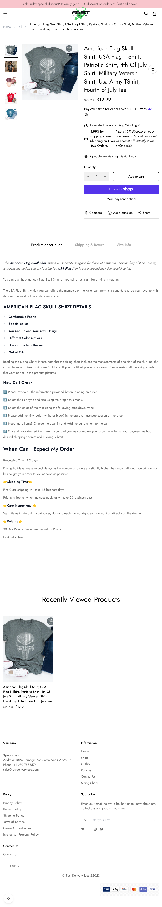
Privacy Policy (12, 803)
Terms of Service (14, 822)
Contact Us (88, 776)
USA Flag (64, 268)
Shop (84, 757)
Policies (86, 770)
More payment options (121, 199)
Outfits (85, 764)
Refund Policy (12, 809)
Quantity (90, 167)
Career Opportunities (17, 828)
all (20, 27)
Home (7, 27)
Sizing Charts (89, 783)
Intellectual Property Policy (21, 834)
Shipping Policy (13, 815)
